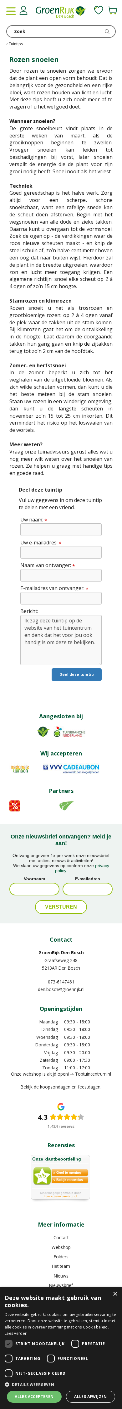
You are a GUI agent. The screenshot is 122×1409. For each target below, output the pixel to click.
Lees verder (16, 1333)
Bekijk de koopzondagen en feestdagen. (61, 1087)
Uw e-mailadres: (41, 542)
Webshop (61, 1247)
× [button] (115, 1294)
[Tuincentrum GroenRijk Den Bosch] (61, 12)
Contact (61, 1237)
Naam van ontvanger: (47, 565)
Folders (61, 1257)
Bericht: (29, 611)
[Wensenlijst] (98, 10)
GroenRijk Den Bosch (61, 952)
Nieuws (61, 1276)
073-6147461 (61, 982)
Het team (61, 1266)
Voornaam (34, 878)
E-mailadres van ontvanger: (54, 588)
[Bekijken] (112, 10)
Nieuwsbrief (61, 1285)
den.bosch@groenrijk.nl (61, 989)
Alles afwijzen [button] (90, 1396)
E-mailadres (87, 878)
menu (11, 11)
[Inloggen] (23, 10)
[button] (61, 1384)
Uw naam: (33, 519)
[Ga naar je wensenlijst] (98, 10)
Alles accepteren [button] (34, 1396)
